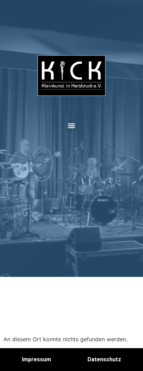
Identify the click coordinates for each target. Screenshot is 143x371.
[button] (71, 126)
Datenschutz (104, 359)
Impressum (36, 359)
